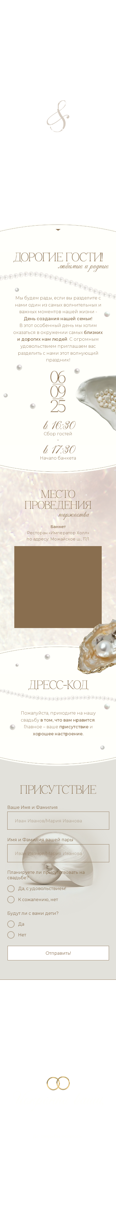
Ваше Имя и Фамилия (32, 807)
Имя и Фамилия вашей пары (40, 839)
